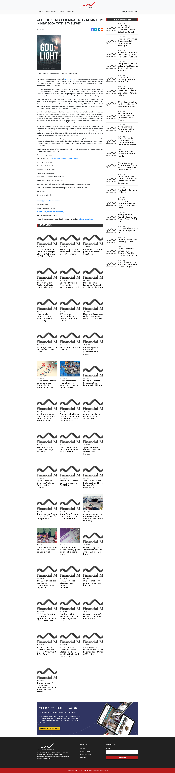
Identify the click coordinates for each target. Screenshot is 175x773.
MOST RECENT (51, 12)
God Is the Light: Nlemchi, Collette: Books (63, 159)
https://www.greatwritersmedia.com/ (50, 212)
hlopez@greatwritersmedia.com (48, 201)
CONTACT (70, 12)
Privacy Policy (85, 751)
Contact (83, 757)
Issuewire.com (69, 79)
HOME (41, 12)
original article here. (86, 219)
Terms (82, 748)
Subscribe (122, 758)
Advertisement (85, 754)
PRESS (62, 12)
